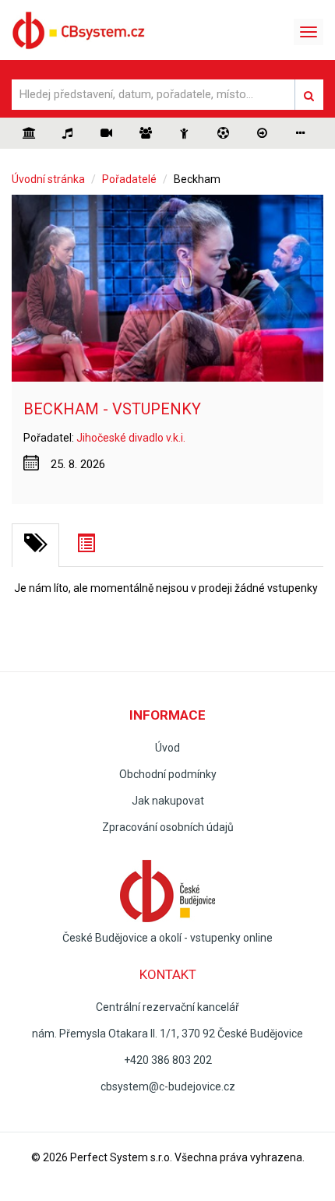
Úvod (167, 747)
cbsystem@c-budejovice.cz (167, 1086)
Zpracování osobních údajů (168, 827)
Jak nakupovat (168, 800)
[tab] (35, 545)
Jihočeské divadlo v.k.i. (130, 437)
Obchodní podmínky (168, 774)
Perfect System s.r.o (120, 1157)
